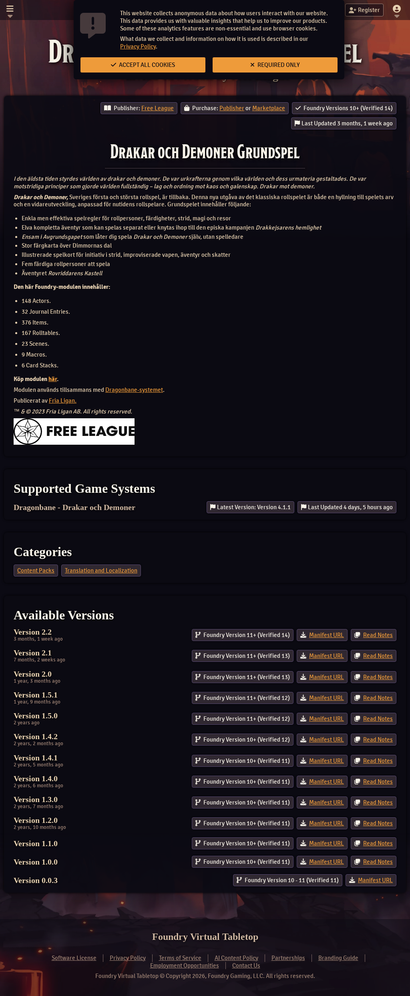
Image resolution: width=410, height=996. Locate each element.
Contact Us (246, 965)
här (52, 379)
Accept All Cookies (146, 65)
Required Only (278, 65)
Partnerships (288, 958)
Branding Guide (338, 958)
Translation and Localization (101, 570)
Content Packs (35, 570)
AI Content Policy (236, 958)
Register (369, 10)
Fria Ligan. (62, 400)
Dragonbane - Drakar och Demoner (74, 507)
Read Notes (378, 635)
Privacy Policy (138, 46)
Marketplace (268, 108)
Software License (74, 958)
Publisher (231, 108)
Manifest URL (326, 635)
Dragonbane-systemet (134, 389)
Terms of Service (180, 958)
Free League (157, 108)
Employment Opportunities (184, 965)
